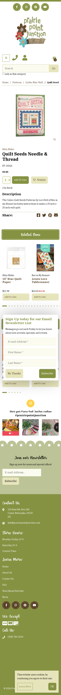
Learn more (25, 686)
